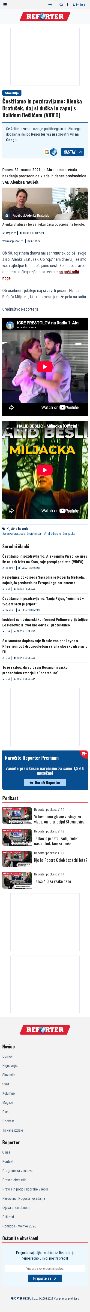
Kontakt (7, 1161)
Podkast (8, 1121)
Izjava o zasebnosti (16, 1208)
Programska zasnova (17, 1171)
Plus (5, 1112)
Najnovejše (10, 1065)
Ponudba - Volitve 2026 (19, 1226)
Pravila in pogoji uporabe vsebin (25, 1189)
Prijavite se (42, 1278)
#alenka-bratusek (13, 533)
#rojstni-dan (34, 533)
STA (8, 588)
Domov (7, 1056)
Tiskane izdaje (12, 1130)
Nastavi (70, 152)
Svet (5, 1084)
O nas (6, 1152)
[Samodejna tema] (50, 4)
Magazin (8, 1102)
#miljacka (69, 533)
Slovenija (12, 92)
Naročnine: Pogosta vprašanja (23, 1198)
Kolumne (8, 1093)
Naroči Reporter (47, 782)
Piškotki (8, 1217)
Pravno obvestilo (14, 1180)
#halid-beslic (52, 533)
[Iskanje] (61, 4)
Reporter (11, 233)
